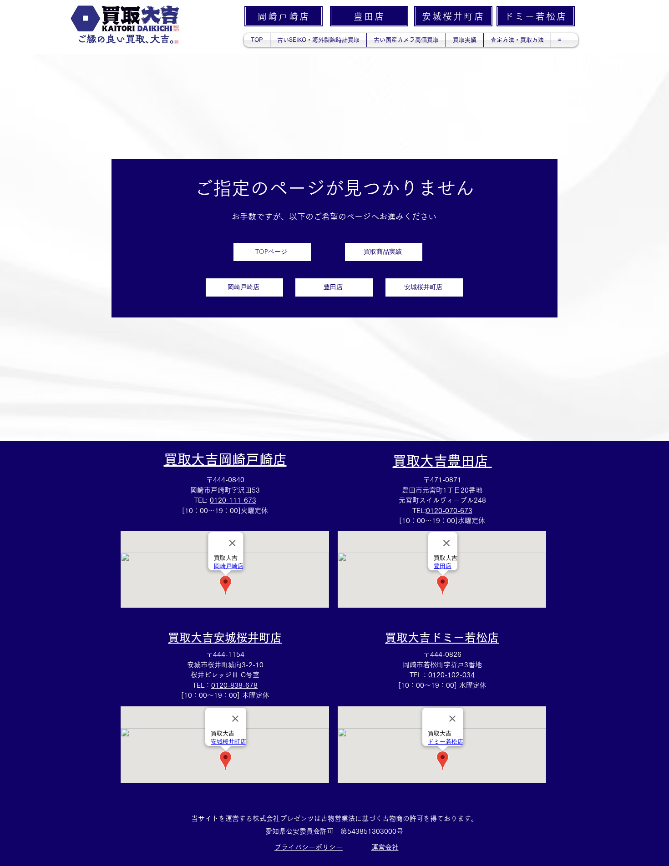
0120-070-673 (449, 510)
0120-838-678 (234, 685)
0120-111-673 (233, 500)
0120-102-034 (451, 674)
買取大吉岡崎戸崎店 (225, 459)
